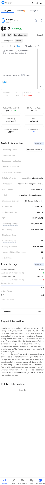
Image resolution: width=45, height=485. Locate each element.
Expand (40, 35)
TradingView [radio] (8, 41)
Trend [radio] (18, 41)
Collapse (38, 143)
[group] (12, 41)
